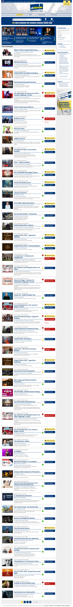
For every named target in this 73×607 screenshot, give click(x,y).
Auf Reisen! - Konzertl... (63, 58)
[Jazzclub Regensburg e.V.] (14, 530)
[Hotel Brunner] (14, 196)
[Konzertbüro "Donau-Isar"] (14, 443)
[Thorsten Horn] (14, 352)
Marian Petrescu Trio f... (63, 68)
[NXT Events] (14, 393)
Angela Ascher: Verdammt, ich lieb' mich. (46, 38)
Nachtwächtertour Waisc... (64, 86)
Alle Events (20, 14)
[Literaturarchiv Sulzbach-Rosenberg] (14, 563)
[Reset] (40, 19)
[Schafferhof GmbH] (14, 227)
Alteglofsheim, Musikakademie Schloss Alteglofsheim (25, 259)
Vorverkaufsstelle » (62, 47)
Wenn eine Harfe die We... (64, 73)
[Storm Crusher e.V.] (14, 575)
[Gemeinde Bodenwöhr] (14, 297)
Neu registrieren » (61, 39)
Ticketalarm (41, 14)
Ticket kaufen (49, 53)
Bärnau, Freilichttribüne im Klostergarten (23, 164)
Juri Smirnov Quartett (63, 59)
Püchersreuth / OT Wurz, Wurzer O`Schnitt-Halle (24, 575)
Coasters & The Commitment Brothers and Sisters (7, 38)
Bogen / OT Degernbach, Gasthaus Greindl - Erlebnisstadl (26, 418)
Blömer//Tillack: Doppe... (64, 83)
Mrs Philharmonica (62, 54)
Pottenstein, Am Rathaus (20, 84)
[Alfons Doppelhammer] (14, 308)
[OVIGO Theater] (14, 64)
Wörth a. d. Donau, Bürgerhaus (21, 542)
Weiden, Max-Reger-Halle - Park (21, 393)
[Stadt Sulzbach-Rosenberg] (14, 330)
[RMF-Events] (14, 184)
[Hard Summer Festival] (14, 340)
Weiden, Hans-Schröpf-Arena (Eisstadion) (23, 465)
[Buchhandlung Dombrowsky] (14, 552)
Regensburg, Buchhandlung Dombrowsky (23, 552)
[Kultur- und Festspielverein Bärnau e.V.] (14, 164)
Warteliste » (46, 121)
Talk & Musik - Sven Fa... (63, 60)
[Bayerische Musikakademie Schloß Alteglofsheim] (14, 259)
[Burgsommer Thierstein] (14, 121)
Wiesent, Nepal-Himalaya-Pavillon (21, 520)
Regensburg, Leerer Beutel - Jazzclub (22, 530)
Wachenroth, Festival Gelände (21, 239)
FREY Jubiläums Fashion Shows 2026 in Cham (34, 38)
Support (21, 1)
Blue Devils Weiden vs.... (63, 85)
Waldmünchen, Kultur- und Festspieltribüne (23, 174)
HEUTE (30, 14)
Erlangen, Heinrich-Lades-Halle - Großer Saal (23, 184)
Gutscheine (54, 14)
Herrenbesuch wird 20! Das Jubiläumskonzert (21, 38)
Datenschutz (51, 605)
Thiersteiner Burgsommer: (20, 120)
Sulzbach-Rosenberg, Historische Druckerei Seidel (24, 330)
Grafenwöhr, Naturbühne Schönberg (22, 75)
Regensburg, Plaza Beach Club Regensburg (23, 404)
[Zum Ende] (36, 602)
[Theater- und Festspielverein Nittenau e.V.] (14, 109)
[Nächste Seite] (33, 602)
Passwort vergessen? (62, 37)
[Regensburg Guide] (14, 404)
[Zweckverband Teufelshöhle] (14, 130)
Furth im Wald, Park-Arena (20, 509)
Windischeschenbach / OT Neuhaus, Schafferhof (24, 227)
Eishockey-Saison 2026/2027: (20, 463)
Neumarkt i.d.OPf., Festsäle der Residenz (22, 153)
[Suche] (13, 19)
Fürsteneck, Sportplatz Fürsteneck (21, 308)
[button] (60, 36)
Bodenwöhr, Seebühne (19, 297)
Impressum (33, 1)
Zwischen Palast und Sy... (63, 67)
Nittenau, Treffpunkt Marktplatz (21, 109)
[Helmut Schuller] (14, 542)
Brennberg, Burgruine (19, 140)
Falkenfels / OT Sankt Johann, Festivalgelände (23, 340)
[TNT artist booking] (14, 75)
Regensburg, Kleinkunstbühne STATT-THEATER (24, 52)
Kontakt (28, 1)
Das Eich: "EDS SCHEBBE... (64, 69)
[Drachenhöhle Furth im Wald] (14, 509)
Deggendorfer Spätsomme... (64, 66)
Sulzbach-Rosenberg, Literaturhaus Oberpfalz (24, 563)
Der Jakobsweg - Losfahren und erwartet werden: (24, 540)
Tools (25, 1)
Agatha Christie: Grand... (63, 71)
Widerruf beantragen (66, 605)
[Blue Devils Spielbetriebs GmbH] (14, 465)
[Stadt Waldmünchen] (14, 174)
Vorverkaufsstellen (9, 1)
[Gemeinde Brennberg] (14, 140)
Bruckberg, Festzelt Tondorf (20, 443)
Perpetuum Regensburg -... (64, 62)
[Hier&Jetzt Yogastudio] (14, 520)
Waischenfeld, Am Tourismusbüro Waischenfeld (24, 594)
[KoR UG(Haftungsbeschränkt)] (14, 239)
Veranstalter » (61, 45)
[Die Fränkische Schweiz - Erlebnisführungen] (14, 84)
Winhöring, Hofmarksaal (20, 433)
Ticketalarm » (46, 122)
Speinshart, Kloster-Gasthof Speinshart (22, 271)
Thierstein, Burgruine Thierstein (21, 121)
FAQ (15, 1)
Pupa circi (61, 72)
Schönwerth (61, 55)
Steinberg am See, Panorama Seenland (22, 97)
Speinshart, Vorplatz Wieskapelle (21, 64)
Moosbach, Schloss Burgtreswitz (21, 352)
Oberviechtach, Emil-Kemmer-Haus (22, 284)
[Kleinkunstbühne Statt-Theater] (14, 52)
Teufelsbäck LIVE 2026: (19, 194)
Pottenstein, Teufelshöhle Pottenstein (22, 130)
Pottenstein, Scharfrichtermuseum (21, 216)
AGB (18, 1)
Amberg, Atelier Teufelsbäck (20, 196)
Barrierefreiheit (58, 605)
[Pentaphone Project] (14, 153)
